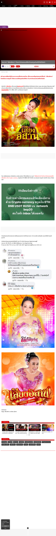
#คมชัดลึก (21, 442)
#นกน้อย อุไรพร (5, 444)
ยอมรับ (5, 526)
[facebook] (44, 2)
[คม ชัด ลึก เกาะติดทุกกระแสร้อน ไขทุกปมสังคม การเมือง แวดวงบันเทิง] (28, 2)
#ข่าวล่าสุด (4, 442)
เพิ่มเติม (3, 523)
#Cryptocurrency (46, 442)
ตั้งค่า (5, 528)
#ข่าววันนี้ (10, 442)
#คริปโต (38, 444)
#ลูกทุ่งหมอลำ (19, 444)
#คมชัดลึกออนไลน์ (28, 442)
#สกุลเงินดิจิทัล (32, 444)
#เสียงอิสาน (12, 444)
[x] (47, 2)
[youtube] (50, 2)
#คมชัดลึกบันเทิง (37, 442)
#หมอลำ (25, 444)
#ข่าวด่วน (16, 442)
